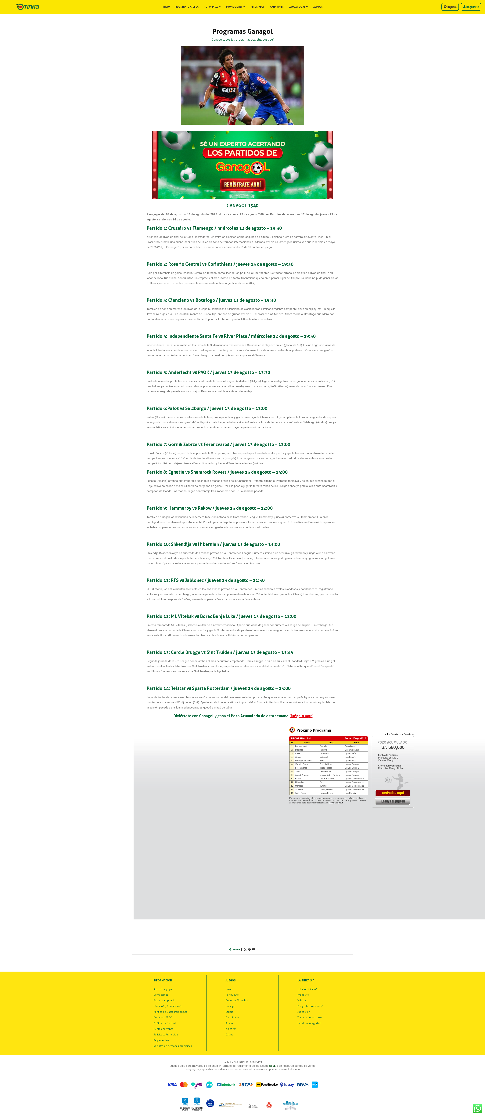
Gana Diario (232, 1017)
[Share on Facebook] (241, 949)
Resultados (257, 6)
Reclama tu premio (164, 1000)
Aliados (318, 6)
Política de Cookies (164, 1023)
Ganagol (230, 1006)
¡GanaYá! (230, 1029)
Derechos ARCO (162, 1017)
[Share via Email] (253, 949)
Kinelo (229, 1023)
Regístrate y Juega (187, 6)
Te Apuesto (232, 995)
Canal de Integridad (309, 1023)
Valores (301, 1000)
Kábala (229, 1012)
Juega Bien (303, 1012)
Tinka (228, 989)
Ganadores (277, 6)
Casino (229, 1034)
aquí (272, 1065)
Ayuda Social (297, 6)
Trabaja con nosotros (309, 1017)
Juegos (230, 980)
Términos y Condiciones (167, 1006)
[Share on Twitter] (245, 949)
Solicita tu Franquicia (165, 1034)
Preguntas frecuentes (310, 1006)
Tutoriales (211, 6)
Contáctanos (160, 995)
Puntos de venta (163, 1029)
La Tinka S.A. (306, 980)
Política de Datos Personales (170, 1012)
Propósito (303, 995)
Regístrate (472, 7)
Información (162, 980)
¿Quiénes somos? (307, 989)
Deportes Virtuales (236, 1000)
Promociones (234, 6)
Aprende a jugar (162, 989)
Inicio (166, 6)
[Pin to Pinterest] (249, 949)
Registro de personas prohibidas (172, 1046)
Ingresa (452, 7)
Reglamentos (161, 1040)
